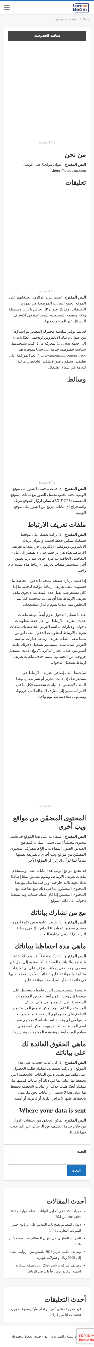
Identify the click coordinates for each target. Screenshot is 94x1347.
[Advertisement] (47, 93)
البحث (81, 1151)
